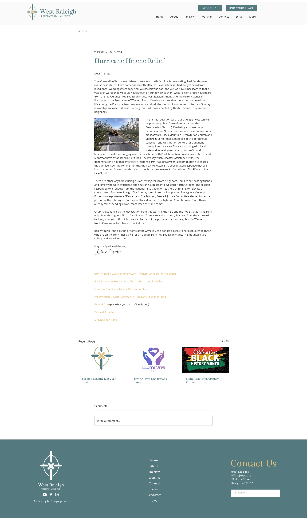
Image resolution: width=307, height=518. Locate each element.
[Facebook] (51, 494)
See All (225, 341)
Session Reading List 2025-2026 (99, 380)
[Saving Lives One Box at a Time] (153, 360)
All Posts (83, 31)
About (154, 466)
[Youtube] (45, 494)
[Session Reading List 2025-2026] (101, 360)
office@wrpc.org (241, 475)
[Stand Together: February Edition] (205, 360)
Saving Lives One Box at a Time (150, 380)
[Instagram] (57, 494)
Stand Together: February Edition (202, 380)
